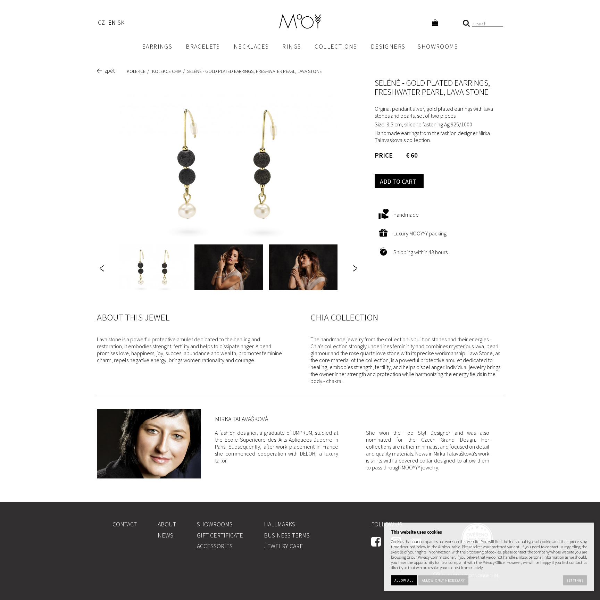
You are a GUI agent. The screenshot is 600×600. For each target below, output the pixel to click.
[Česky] (101, 23)
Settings (574, 580)
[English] (111, 23)
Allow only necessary (443, 580)
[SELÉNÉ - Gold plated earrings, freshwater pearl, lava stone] (229, 164)
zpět (110, 70)
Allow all (404, 580)
